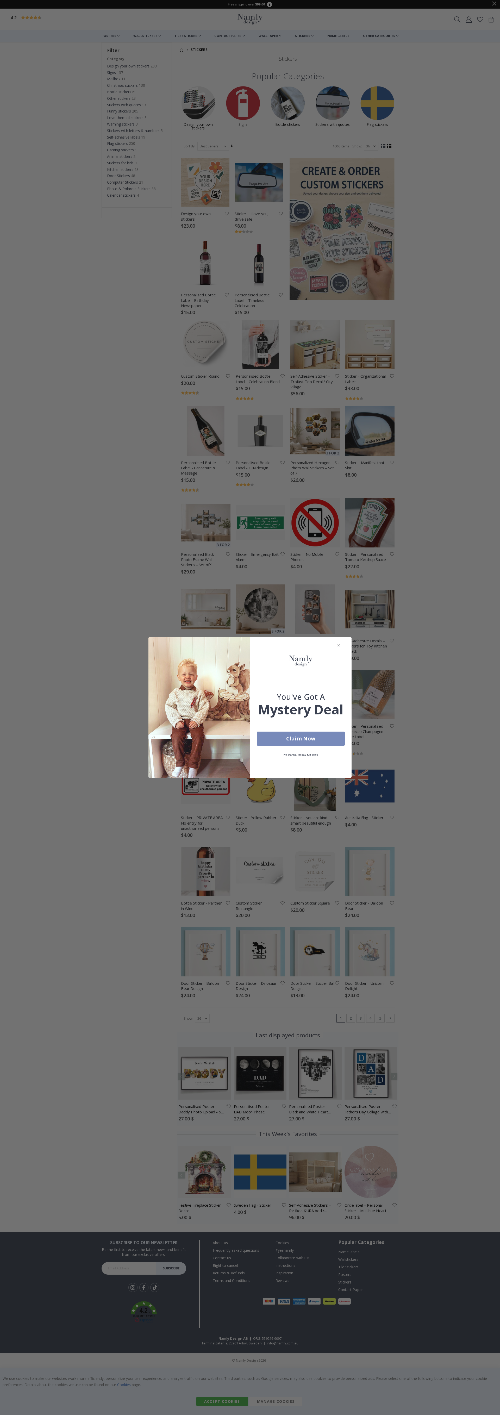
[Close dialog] (338, 645)
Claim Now (300, 738)
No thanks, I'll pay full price (301, 754)
